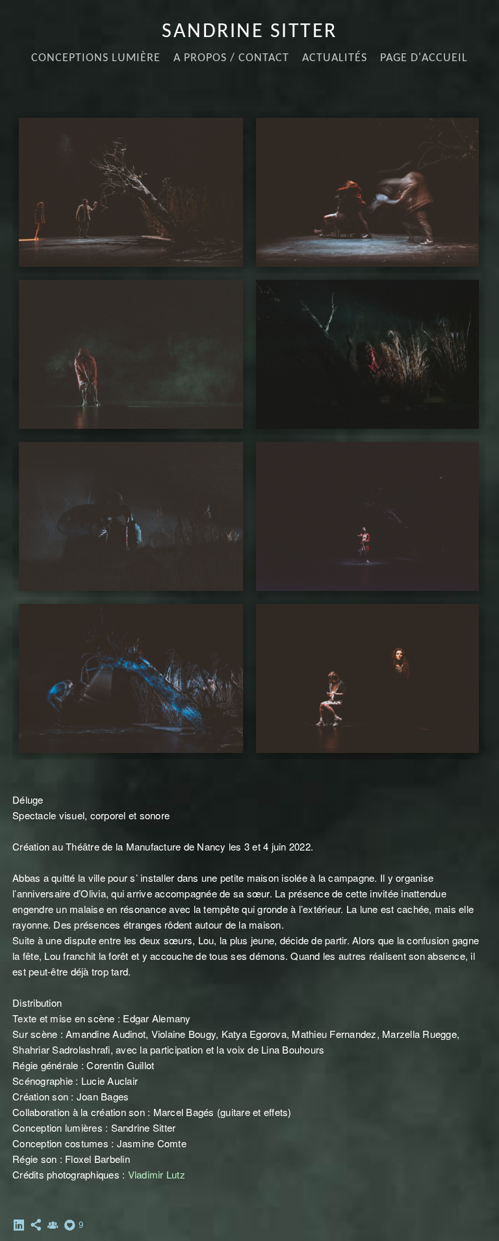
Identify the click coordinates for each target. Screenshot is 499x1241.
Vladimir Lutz (156, 1174)
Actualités (334, 58)
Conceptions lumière (95, 58)
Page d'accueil (424, 58)
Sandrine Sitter (249, 31)
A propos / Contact (231, 58)
